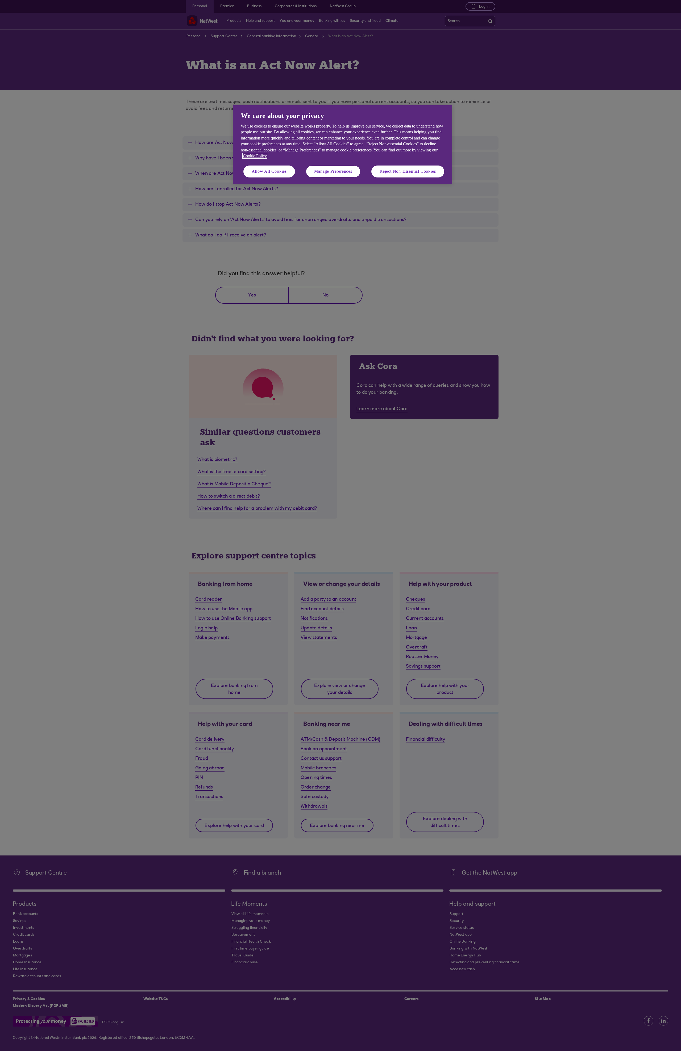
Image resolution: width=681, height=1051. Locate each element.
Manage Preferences (333, 171)
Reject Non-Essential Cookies (408, 171)
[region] (342, 144)
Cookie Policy (255, 156)
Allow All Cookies (269, 171)
